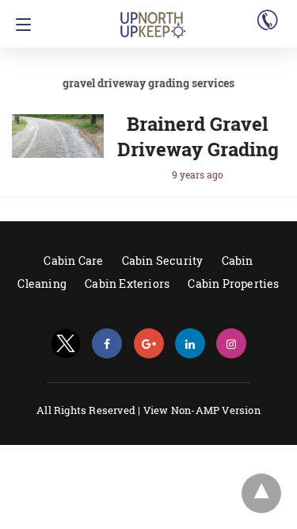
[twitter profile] (66, 344)
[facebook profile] (107, 344)
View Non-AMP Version (202, 410)
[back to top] (261, 493)
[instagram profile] (231, 344)
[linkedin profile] (190, 344)
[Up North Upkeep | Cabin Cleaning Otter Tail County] (153, 18)
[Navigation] (19, 24)
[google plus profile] (149, 344)
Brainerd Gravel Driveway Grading (198, 136)
